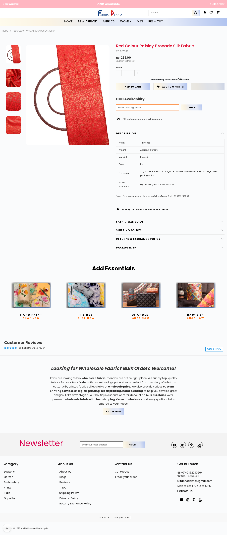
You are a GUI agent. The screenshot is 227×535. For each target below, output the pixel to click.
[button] (208, 86)
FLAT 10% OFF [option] (114, 4)
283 (124, 119)
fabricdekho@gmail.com (196, 481)
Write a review (214, 348)
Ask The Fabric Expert (156, 209)
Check (191, 107)
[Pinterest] (191, 445)
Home (68, 21)
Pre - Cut (155, 21)
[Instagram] (183, 445)
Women (125, 21)
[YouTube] (200, 445)
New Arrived (87, 21)
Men (140, 21)
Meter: (119, 67)
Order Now (113, 411)
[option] (67, 95)
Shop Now (31, 318)
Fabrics (109, 21)
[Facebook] (174, 445)
